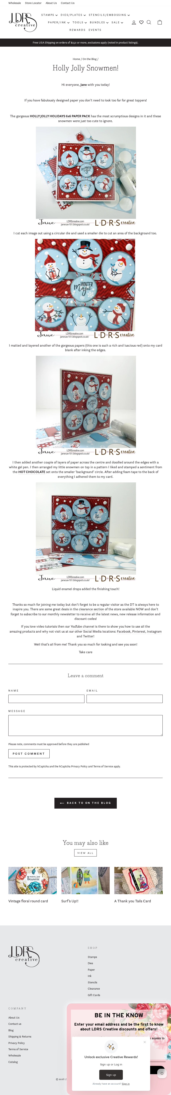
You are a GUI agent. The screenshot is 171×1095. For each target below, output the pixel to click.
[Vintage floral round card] (32, 880)
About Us (51, 3)
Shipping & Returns (19, 1036)
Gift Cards (94, 995)
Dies (90, 963)
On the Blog (90, 59)
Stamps (47, 14)
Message (17, 711)
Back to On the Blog (88, 803)
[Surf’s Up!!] (85, 880)
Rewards (77, 29)
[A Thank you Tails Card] (138, 880)
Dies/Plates (72, 14)
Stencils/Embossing (108, 14)
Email (92, 690)
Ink (89, 976)
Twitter (88, 636)
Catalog (13, 1062)
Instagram (154, 631)
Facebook (124, 631)
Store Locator (33, 3)
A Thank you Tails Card (132, 901)
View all (85, 852)
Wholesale (14, 3)
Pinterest (138, 631)
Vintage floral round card (28, 901)
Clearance (94, 988)
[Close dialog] (166, 1007)
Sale (116, 22)
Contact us (14, 1023)
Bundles (97, 22)
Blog (11, 1030)
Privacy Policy (79, 766)
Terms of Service (103, 766)
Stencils (92, 982)
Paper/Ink (57, 22)
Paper (91, 969)
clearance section (92, 609)
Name (13, 690)
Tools (78, 22)
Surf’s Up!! (69, 901)
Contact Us (67, 3)
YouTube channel (82, 626)
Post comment (29, 753)
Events (95, 29)
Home (76, 59)
